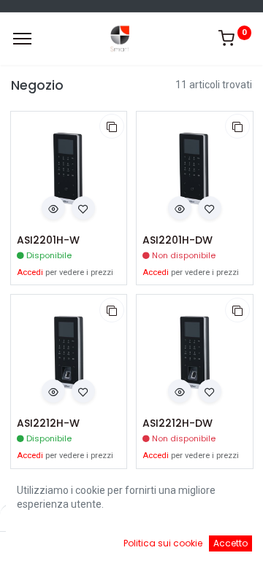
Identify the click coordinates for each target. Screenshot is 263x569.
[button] (111, 126)
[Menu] (22, 38)
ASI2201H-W (48, 240)
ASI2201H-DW (177, 240)
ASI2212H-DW (177, 423)
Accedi (30, 272)
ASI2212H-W (48, 423)
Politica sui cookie (162, 543)
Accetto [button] (230, 543)
